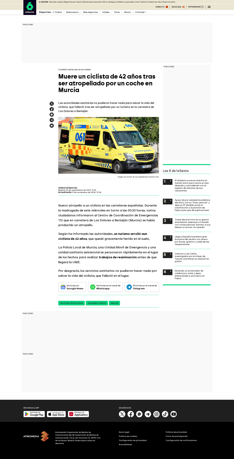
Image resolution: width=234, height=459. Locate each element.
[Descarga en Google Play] (34, 416)
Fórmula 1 (140, 12)
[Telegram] (148, 416)
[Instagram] (156, 416)
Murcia (114, 303)
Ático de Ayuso (109, 2)
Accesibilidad (125, 444)
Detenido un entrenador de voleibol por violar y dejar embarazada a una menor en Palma (190, 274)
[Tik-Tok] (165, 416)
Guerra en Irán (155, 2)
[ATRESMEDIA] (37, 438)
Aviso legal (124, 432)
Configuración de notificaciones (181, 440)
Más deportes (90, 12)
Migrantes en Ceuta (73, 2)
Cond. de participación (177, 436)
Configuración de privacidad (132, 440)
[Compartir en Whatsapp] (51, 116)
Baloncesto (72, 12)
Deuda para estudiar (92, 2)
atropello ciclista (97, 303)
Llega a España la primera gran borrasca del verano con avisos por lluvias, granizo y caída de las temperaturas (192, 240)
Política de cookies (128, 436)
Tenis (117, 12)
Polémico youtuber (125, 2)
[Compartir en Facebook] (51, 110)
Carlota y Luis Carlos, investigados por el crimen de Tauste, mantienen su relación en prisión (192, 257)
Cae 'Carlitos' (141, 2)
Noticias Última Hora (71, 303)
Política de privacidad (176, 432)
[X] (51, 105)
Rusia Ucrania (169, 2)
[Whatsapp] (139, 416)
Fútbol (58, 12)
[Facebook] (130, 416)
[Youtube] (173, 416)
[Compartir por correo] (51, 127)
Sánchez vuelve (55, 2)
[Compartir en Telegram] (51, 121)
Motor (127, 12)
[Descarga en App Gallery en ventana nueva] (78, 416)
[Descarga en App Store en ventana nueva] (56, 416)
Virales (106, 12)
